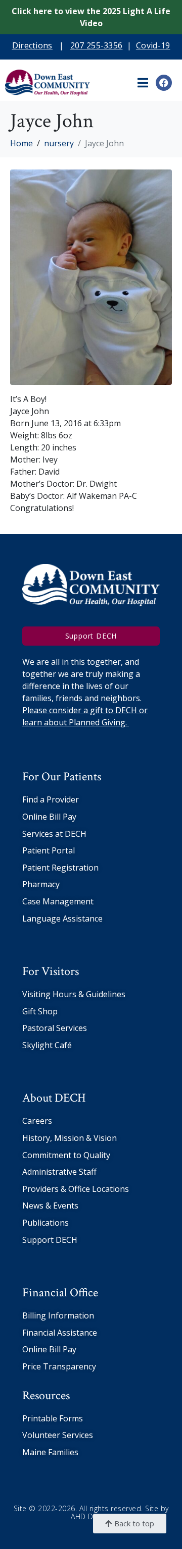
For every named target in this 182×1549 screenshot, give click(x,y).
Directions (32, 45)
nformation (72, 1315)
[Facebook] (164, 83)
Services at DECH (54, 833)
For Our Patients (61, 776)
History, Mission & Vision (69, 1137)
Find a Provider (50, 799)
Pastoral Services (54, 1028)
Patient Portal (48, 850)
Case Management (58, 901)
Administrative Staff (59, 1171)
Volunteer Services (57, 1435)
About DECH (54, 1098)
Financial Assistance (59, 1332)
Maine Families (50, 1452)
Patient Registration (60, 867)
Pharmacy (41, 884)
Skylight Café (47, 1045)
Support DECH (49, 1239)
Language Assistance (62, 918)
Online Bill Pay (49, 816)
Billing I (36, 1315)
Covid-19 (153, 45)
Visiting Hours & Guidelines (73, 994)
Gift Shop (40, 1011)
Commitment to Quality (66, 1155)
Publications (45, 1222)
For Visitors (50, 971)
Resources (46, 1395)
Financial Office (60, 1292)
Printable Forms (52, 1418)
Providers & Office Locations (75, 1188)
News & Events (50, 1205)
